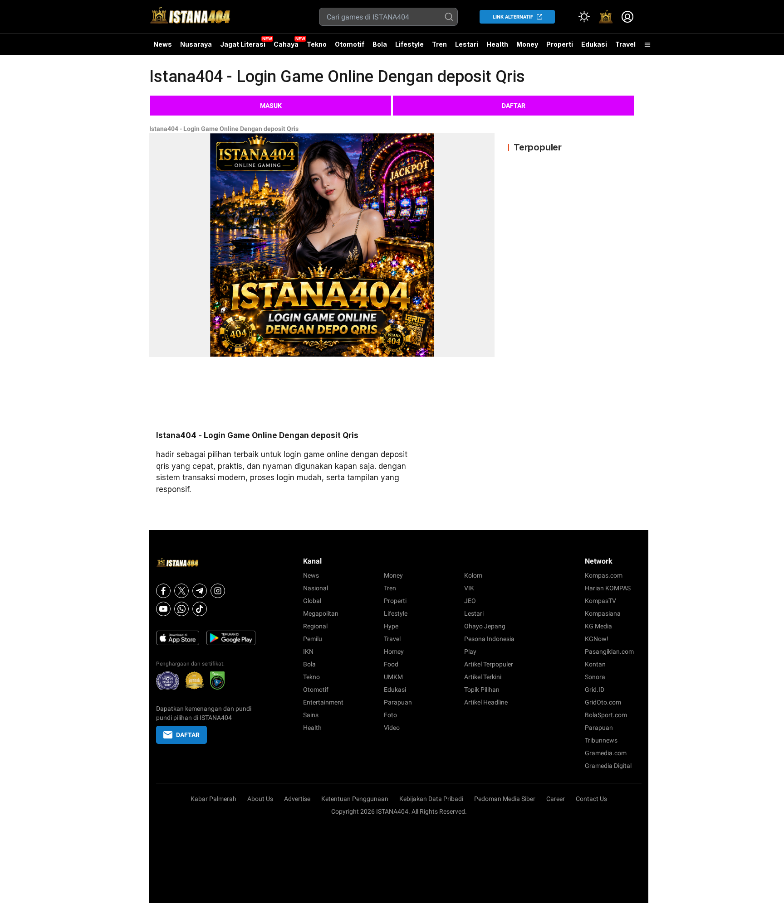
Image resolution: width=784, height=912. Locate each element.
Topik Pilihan (482, 689)
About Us (260, 798)
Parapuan (398, 702)
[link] (605, 17)
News (162, 44)
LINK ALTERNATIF (513, 17)
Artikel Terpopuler (488, 664)
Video (392, 727)
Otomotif (349, 44)
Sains (310, 715)
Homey (394, 651)
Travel (625, 44)
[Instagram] (218, 591)
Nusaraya (196, 44)
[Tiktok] (199, 609)
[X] (181, 591)
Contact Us (591, 798)
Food (391, 664)
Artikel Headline (486, 702)
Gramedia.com (606, 753)
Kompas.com (603, 575)
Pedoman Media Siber (504, 798)
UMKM (393, 676)
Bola (379, 44)
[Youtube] (163, 609)
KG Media (598, 626)
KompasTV (600, 600)
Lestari (466, 47)
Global (312, 600)
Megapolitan (320, 613)
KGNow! (596, 638)
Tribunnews (601, 740)
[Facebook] (163, 591)
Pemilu (312, 638)
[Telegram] (199, 591)
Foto (390, 715)
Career (555, 798)
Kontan (595, 664)
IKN (308, 651)
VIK (469, 588)
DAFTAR (513, 105)
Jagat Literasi (242, 44)
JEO (470, 600)
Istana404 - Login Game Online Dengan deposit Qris (224, 128)
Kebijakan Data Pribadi (431, 798)
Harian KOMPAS (608, 588)
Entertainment (323, 702)
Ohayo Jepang (484, 626)
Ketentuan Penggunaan (354, 798)
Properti (559, 44)
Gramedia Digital (608, 765)
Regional (315, 626)
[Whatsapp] (181, 609)
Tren (439, 44)
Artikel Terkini (482, 676)
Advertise (297, 798)
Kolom (473, 575)
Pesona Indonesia (489, 638)
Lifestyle (409, 44)
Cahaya (286, 44)
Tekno (317, 44)
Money (527, 44)
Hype (391, 626)
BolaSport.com (606, 715)
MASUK (271, 105)
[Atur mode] (584, 17)
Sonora (595, 676)
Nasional (315, 588)
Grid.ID (594, 689)
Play (470, 651)
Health (497, 44)
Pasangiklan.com (609, 651)
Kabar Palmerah (213, 798)
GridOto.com (603, 702)
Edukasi (594, 44)
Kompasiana (603, 613)
